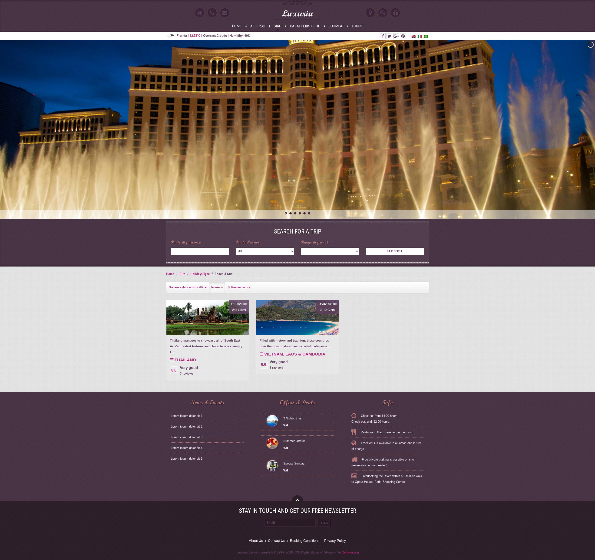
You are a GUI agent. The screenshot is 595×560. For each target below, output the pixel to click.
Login (357, 26)
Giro (277, 26)
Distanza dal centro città (186, 287)
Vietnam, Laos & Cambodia (294, 354)
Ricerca (396, 251)
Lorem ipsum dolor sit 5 (186, 458)
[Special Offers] (395, 12)
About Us (256, 541)
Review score (240, 287)
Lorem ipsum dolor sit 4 (186, 448)
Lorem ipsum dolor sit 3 (186, 437)
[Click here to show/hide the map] (370, 12)
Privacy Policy (335, 541)
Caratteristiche (305, 26)
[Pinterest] (403, 36)
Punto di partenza (186, 242)
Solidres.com (350, 552)
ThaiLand (184, 360)
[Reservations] (382, 12)
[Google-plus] (396, 36)
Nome (216, 287)
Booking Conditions (304, 541)
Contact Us (276, 541)
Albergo (257, 26)
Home (237, 26)
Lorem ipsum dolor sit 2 (186, 426)
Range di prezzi (314, 242)
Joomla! (336, 26)
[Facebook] (383, 36)
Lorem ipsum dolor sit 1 (186, 416)
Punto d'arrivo (248, 242)
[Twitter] (389, 36)
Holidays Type (200, 274)
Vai (285, 425)
